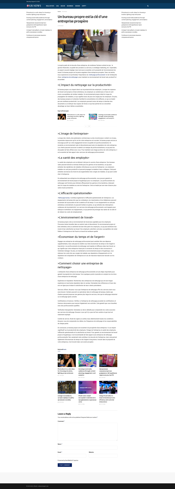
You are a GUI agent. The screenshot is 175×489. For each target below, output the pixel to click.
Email (60, 452)
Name (60, 444)
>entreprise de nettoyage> (69, 77)
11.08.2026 (70, 120)
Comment (61, 421)
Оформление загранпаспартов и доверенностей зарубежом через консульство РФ (36, 25)
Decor (63, 6)
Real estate (50, 6)
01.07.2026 (81, 404)
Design (77, 6)
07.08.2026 (101, 120)
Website (91, 452)
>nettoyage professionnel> (97, 75)
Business (70, 6)
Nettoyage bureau (64, 198)
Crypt (84, 6)
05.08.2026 (61, 402)
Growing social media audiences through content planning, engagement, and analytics (107, 116)
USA (57, 6)
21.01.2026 (102, 404)
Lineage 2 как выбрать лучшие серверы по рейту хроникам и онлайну (66, 398)
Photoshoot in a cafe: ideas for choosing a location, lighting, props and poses (76, 116)
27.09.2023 (60, 25)
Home (59, 11)
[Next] (89, 126)
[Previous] (85, 126)
